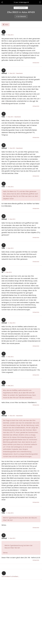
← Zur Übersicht (21, 16)
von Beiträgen (20, 2)
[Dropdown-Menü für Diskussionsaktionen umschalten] (40, 2)
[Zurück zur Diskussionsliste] (2, 2)
